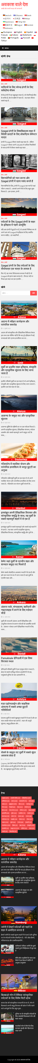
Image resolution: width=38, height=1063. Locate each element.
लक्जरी (28, 822)
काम (31, 801)
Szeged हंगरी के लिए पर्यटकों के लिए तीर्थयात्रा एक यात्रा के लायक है (18, 267)
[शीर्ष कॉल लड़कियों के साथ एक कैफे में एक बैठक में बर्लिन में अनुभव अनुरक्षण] (7, 958)
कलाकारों (23, 801)
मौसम (22, 819)
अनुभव (5, 798)
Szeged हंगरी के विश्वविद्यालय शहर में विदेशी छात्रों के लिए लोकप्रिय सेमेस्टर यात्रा (19, 134)
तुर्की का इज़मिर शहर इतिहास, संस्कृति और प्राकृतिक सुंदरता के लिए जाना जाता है (18, 370)
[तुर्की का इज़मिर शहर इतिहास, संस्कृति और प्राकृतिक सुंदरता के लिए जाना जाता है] (7, 878)
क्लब (4, 804)
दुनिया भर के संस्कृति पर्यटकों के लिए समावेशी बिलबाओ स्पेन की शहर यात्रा (25, 1016)
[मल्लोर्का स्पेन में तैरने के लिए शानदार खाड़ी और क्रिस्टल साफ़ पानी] (7, 1026)
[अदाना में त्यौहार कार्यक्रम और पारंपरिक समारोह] (19, 847)
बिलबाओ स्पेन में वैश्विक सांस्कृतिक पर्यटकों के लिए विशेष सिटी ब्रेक (17, 996)
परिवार (23, 810)
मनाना (28, 816)
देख (19, 807)
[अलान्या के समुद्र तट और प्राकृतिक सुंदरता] (7, 890)
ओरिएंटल (5, 801)
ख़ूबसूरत (13, 804)
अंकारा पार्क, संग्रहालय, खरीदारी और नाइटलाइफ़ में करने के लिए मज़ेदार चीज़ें (18, 610)
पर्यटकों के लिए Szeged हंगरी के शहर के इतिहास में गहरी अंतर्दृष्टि (18, 223)
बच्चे (13, 816)
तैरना (4, 807)
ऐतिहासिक (26, 798)
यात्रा (5, 822)
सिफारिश (13, 831)
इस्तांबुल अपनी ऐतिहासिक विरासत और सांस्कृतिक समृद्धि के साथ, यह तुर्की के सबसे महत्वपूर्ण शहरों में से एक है (19, 515)
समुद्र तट (15, 828)
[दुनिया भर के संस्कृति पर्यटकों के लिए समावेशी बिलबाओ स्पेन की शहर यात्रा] (7, 1014)
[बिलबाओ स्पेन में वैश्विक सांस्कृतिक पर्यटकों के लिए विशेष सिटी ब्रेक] (19, 983)
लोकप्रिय (6, 825)
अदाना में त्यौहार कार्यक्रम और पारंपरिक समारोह (15, 323)
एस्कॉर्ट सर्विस (15, 798)
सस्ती (4, 831)
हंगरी (6, 84)
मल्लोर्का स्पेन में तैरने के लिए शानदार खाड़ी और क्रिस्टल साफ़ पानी (24, 1028)
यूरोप (12, 822)
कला (14, 801)
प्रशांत (30, 813)
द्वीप (4, 810)
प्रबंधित (22, 813)
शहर (22, 825)
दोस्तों (27, 807)
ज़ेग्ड (2, 84)
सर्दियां (24, 828)
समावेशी (5, 828)
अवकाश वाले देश (14, 4)
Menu (7, 48)
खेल (21, 804)
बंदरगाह (5, 816)
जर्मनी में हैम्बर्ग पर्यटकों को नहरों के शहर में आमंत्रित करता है (16, 928)
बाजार (21, 816)
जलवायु (29, 804)
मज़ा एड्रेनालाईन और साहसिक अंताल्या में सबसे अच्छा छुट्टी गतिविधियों (15, 707)
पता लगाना (13, 810)
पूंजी (14, 813)
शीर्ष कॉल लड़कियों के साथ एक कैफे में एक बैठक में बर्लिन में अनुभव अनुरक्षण (25, 960)
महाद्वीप (14, 819)
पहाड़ (32, 810)
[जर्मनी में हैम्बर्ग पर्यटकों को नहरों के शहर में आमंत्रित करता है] (19, 915)
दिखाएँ (12, 807)
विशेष (14, 825)
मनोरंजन (5, 819)
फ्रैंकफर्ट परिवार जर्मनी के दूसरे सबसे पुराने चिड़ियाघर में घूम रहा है (25, 948)
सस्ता (31, 828)
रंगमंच (20, 822)
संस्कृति (30, 825)
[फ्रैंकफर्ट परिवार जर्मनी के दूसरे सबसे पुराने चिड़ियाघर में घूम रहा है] (7, 946)
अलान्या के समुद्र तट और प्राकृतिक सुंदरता (23, 891)
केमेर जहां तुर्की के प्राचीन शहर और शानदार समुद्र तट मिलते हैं (17, 563)
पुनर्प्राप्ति (5, 813)
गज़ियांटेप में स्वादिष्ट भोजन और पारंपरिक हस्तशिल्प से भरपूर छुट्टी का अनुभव (18, 467)
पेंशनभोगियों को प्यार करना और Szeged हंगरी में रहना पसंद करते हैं (17, 180)
